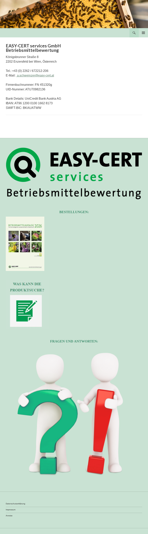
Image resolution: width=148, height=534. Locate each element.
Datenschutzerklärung (15, 504)
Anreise (9, 516)
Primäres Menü (143, 32)
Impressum (10, 510)
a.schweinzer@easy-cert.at (35, 75)
